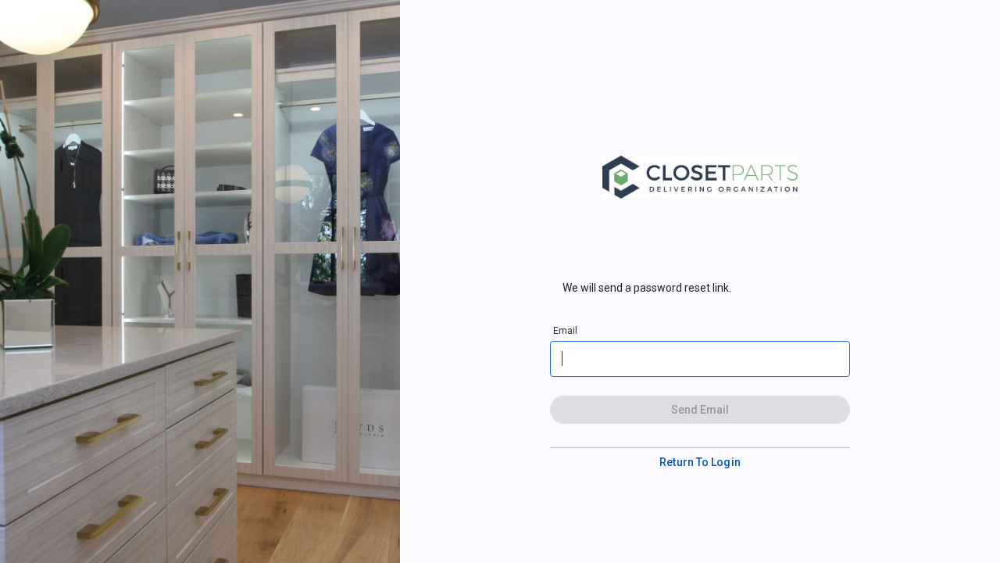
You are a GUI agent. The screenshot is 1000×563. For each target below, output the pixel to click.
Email (565, 330)
